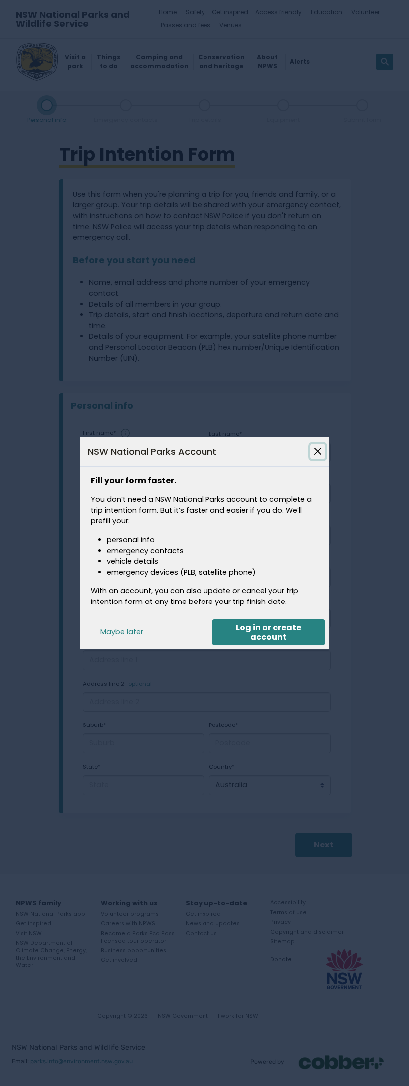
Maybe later (121, 632)
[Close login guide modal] (317, 451)
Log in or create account (268, 632)
